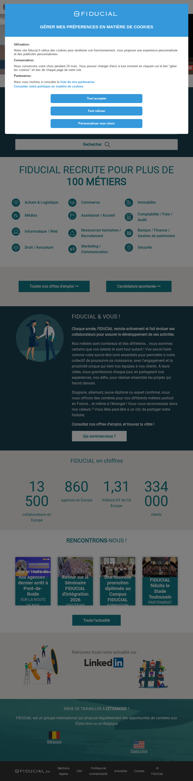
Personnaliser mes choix (96, 123)
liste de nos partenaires (77, 82)
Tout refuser (96, 111)
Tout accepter (96, 98)
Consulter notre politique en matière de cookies (48, 86)
